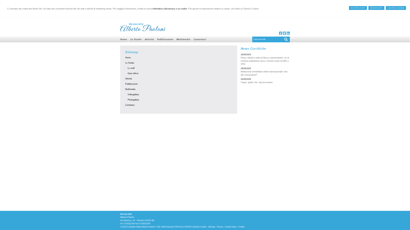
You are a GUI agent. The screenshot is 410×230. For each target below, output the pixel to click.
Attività (128, 78)
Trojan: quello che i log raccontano (257, 82)
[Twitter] (284, 34)
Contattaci (130, 105)
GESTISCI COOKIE (396, 8)
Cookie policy (231, 227)
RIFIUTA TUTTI (376, 8)
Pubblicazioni (131, 84)
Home (128, 57)
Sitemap (211, 227)
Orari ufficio (133, 73)
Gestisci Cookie (199, 227)
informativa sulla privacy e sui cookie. (170, 9)
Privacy (220, 227)
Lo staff (131, 68)
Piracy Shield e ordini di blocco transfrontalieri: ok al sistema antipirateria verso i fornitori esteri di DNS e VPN (265, 61)
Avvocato (136, 24)
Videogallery (133, 94)
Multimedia (130, 89)
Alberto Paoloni (142, 29)
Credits (241, 227)
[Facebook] (280, 34)
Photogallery (133, 100)
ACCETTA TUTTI (358, 8)
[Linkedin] (288, 34)
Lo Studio (129, 63)
